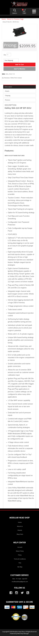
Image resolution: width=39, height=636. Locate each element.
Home (4, 19)
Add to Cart (19, 64)
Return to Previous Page (15, 19)
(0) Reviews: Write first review (12, 78)
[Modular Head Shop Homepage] (19, 4)
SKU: (4, 74)
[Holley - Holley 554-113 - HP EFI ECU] (19, 32)
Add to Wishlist (19, 69)
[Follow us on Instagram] (15, 592)
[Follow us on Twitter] (21, 592)
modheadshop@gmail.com (20, 582)
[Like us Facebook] (10, 592)
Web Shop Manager (23, 633)
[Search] (15, 11)
